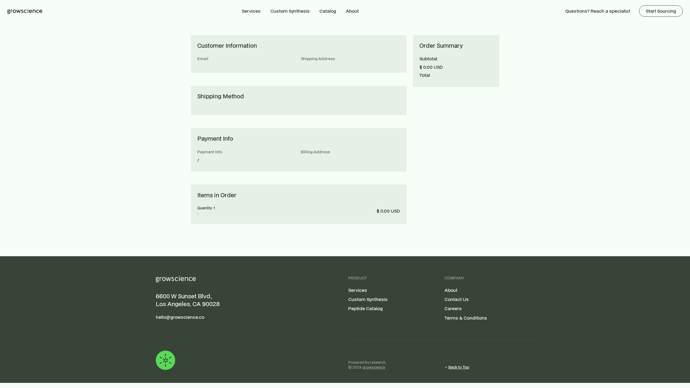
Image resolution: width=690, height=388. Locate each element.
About (352, 11)
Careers (453, 308)
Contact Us (456, 299)
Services (251, 11)
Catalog (327, 11)
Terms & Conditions (465, 318)
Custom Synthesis (290, 11)
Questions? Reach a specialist (597, 11)
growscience (374, 367)
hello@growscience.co (180, 317)
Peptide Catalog (365, 308)
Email (202, 58)
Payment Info (209, 151)
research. (378, 362)
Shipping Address (318, 58)
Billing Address (315, 151)
